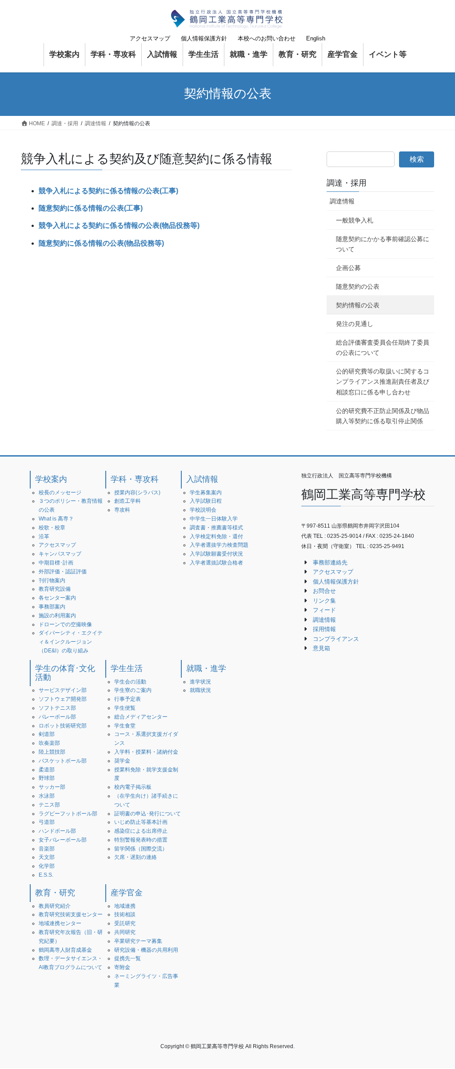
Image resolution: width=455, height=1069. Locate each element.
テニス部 (49, 805)
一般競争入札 (354, 220)
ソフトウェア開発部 (63, 699)
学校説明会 (203, 510)
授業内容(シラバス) (137, 492)
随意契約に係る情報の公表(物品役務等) (101, 243)
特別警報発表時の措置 (141, 840)
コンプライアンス (336, 639)
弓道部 (47, 822)
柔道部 (47, 770)
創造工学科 (127, 501)
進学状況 (200, 682)
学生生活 (127, 668)
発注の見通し (354, 323)
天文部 (47, 857)
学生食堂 (125, 726)
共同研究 (125, 932)
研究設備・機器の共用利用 (146, 950)
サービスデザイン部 (63, 690)
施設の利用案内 (57, 615)
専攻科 (122, 510)
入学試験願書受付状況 (216, 554)
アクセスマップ (150, 38)
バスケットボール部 (63, 761)
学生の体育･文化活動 (65, 673)
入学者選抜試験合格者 (216, 563)
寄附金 (122, 967)
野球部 (47, 778)
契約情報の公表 (357, 305)
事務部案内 (52, 607)
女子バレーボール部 (63, 840)
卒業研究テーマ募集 (138, 941)
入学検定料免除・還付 (216, 536)
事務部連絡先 (330, 562)
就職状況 (200, 690)
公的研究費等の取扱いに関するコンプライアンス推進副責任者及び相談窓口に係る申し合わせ (382, 381)
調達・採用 (347, 183)
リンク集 (324, 600)
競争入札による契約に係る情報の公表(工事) (108, 191)
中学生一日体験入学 (214, 519)
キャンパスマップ (60, 554)
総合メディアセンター (141, 717)
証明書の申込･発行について (147, 814)
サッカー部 (52, 787)
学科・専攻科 (135, 479)
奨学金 (122, 761)
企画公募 (348, 267)
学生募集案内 (206, 492)
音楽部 (47, 849)
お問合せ (324, 591)
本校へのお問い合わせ (266, 38)
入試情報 (202, 479)
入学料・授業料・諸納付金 (146, 752)
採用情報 (324, 629)
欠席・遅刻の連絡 (135, 857)
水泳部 (47, 796)
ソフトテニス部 (57, 708)
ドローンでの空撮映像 (65, 624)
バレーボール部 (57, 717)
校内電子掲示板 (133, 787)
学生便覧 (125, 708)
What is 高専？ (56, 519)
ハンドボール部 (57, 831)
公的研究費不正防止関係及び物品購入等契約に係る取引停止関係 (382, 416)
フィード (324, 610)
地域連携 (125, 906)
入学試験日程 (206, 501)
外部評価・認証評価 (63, 571)
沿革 (44, 536)
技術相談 (125, 914)
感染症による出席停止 (141, 831)
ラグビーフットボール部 (68, 814)
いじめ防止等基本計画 (141, 822)
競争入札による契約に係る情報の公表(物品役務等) (119, 225)
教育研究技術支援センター (71, 914)
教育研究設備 (55, 589)
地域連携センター (60, 923)
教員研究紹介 (55, 906)
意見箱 (321, 648)
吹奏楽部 (49, 743)
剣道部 (47, 734)
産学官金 (127, 892)
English (315, 38)
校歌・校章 (52, 528)
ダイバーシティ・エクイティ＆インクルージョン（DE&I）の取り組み (71, 642)
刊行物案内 (52, 580)
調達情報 (342, 201)
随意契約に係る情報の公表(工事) (91, 208)
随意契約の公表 (357, 286)
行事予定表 (127, 699)
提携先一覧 (127, 958)
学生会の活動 (130, 682)
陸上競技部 (52, 752)
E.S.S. (46, 875)
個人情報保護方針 (204, 38)
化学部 (47, 866)
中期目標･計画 (56, 563)
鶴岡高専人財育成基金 (65, 950)
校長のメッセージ (60, 492)
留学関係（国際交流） (141, 849)
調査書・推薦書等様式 (216, 528)
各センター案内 (57, 598)
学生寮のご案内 (133, 690)
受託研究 (125, 923)
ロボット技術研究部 (63, 726)
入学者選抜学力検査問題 (219, 545)
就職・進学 (206, 668)
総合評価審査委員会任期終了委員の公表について (382, 347)
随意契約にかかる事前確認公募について (382, 244)
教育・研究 (55, 892)
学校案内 (51, 479)
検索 (417, 159)
